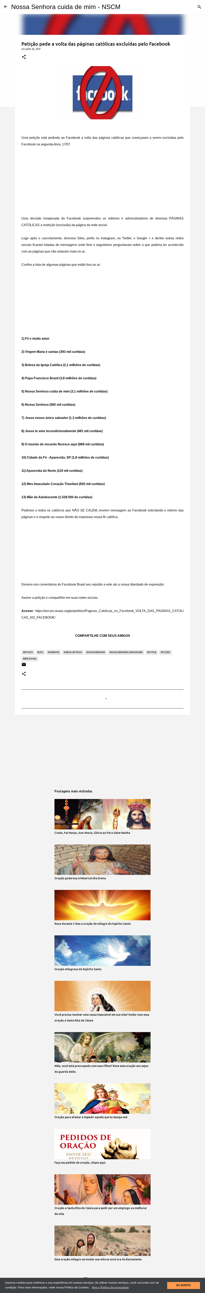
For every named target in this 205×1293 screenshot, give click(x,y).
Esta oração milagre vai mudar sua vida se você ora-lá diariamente (98, 1259)
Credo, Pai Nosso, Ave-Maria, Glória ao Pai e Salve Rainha (92, 832)
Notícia (151, 652)
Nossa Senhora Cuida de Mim (126, 652)
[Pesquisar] (199, 7)
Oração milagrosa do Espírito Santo (77, 969)
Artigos (28, 652)
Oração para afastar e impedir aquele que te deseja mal (90, 1117)
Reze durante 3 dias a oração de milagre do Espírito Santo (92, 923)
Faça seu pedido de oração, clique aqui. (80, 1162)
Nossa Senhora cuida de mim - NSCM (66, 6)
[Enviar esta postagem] (23, 666)
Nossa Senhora (95, 652)
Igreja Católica (73, 652)
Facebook (53, 652)
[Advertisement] (102, 182)
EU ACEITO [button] (183, 1285)
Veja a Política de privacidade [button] (110, 1287)
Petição (165, 652)
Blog (40, 652)
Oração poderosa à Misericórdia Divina (80, 878)
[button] (23, 57)
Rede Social (29, 658)
